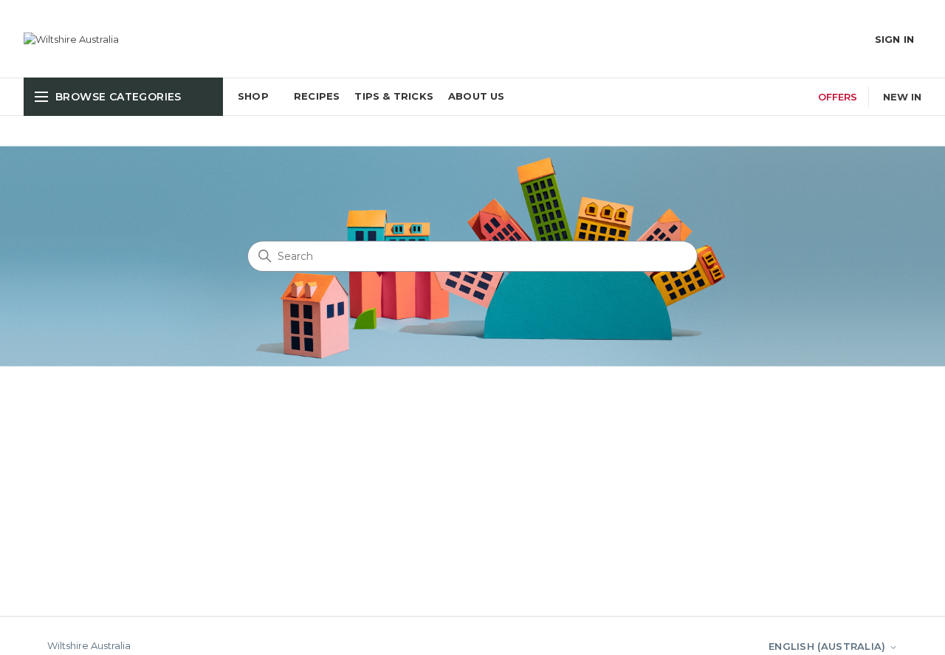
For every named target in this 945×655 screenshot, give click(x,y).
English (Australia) (829, 646)
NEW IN (902, 97)
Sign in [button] (894, 39)
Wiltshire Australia (89, 645)
